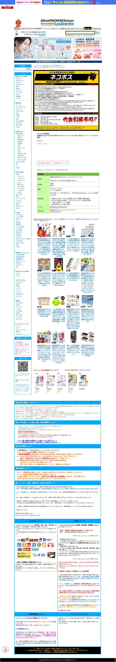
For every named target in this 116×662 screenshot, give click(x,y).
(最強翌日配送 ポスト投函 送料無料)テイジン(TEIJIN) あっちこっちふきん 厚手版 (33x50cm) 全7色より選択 (44, 313)
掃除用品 (18, 224)
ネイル (19, 182)
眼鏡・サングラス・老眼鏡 (23, 238)
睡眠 (17, 86)
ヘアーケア (19, 200)
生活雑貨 (18, 234)
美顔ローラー (19, 206)
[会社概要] (62, 28)
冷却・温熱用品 (20, 121)
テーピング (19, 105)
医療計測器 (20, 139)
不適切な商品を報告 (62, 170)
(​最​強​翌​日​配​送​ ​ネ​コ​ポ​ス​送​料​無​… (40, 386)
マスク (18, 117)
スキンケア (20, 176)
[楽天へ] (16, 29)
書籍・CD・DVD (22, 157)
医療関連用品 (19, 133)
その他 (18, 98)
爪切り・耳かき (20, 242)
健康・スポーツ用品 (21, 76)
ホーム (18, 220)
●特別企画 (45, 65)
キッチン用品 (19, 216)
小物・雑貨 (20, 155)
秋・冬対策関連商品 (54, 65)
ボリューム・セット (21, 329)
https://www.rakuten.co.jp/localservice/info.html (27, 515)
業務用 (18, 301)
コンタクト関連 (20, 161)
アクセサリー (19, 84)
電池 (17, 244)
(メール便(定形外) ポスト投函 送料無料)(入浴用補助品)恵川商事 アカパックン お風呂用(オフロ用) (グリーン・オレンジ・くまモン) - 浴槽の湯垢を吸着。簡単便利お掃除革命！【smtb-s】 (58, 316)
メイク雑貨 (20, 190)
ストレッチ (19, 90)
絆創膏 (19, 137)
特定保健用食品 (20, 254)
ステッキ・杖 (21, 147)
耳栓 (17, 113)
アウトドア (19, 236)
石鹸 (17, 196)
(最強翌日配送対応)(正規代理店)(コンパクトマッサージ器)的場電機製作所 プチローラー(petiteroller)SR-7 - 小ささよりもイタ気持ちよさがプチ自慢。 (87, 350)
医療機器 (20, 143)
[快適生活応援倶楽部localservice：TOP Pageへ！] (70, 25)
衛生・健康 (19, 314)
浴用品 (18, 284)
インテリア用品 (20, 226)
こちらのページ (83, 535)
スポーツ (18, 82)
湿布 (17, 119)
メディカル (82, 35)
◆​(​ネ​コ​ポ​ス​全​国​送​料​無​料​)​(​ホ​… (83, 386)
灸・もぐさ (55, 67)
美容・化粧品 (19, 172)
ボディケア (19, 202)
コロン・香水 (21, 188)
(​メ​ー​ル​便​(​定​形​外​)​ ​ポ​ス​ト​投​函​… (61, 386)
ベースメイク (21, 178)
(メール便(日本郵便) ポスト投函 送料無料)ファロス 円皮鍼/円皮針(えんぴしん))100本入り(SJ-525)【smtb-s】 (73, 276)
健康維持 (18, 262)
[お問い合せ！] (97, 28)
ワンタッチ (62, 67)
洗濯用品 (18, 222)
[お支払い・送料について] (69, 28)
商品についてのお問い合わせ (46, 170)
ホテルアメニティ (21, 280)
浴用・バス (19, 218)
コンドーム (19, 316)
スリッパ (18, 275)
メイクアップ (21, 180)
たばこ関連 (19, 240)
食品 (17, 266)
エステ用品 (19, 310)
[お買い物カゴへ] (87, 28)
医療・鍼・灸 (19, 131)
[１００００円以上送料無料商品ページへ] (39, 29)
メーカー (18, 325)
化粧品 (18, 174)
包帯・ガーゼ (21, 135)
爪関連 (18, 115)
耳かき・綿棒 (19, 111)
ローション (19, 292)
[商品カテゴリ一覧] (78, 28)
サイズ (18, 327)
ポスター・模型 (22, 159)
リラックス (19, 92)
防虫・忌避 (19, 230)
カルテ (19, 151)
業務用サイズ (19, 294)
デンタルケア (19, 214)
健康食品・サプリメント (22, 252)
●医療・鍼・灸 (47, 67)
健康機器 (18, 96)
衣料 (19, 145)
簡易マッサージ (20, 80)
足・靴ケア (19, 123)
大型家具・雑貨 (22, 153)
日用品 (18, 212)
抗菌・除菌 (19, 125)
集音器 (18, 88)
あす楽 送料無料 (90, 35)
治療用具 (20, 141)
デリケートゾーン (20, 198)
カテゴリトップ (37, 65)
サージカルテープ (20, 107)
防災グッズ (19, 232)
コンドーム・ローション (22, 323)
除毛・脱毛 (19, 194)
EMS (17, 94)
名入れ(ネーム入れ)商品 (22, 271)
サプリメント (19, 264)
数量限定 (71, 35)
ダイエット (19, 78)
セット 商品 (77, 35)
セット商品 (19, 296)
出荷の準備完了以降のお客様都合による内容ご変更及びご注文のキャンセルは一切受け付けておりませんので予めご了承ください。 (79, 578)
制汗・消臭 (20, 186)
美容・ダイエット (21, 260)
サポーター (19, 109)
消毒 (19, 149)
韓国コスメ (20, 184)
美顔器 (18, 204)
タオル (18, 273)
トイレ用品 (19, 228)
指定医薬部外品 (20, 256)
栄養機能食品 (19, 258)
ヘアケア (18, 288)
